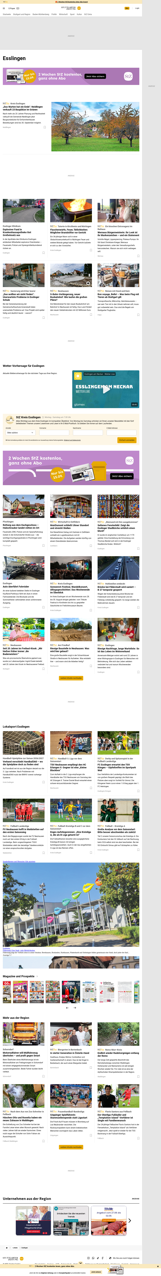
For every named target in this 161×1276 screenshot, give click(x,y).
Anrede (8, 428)
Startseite (7, 14)
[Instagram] (88, 1258)
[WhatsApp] (93, 1258)
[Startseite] (7, 1248)
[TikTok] (98, 1258)
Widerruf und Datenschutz (72, 440)
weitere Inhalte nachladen (71, 678)
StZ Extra (88, 14)
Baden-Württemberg (41, 14)
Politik (54, 14)
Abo (127, 8)
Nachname (77, 428)
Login (137, 8)
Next (129, 1220)
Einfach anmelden (126, 440)
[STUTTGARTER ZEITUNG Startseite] (71, 8)
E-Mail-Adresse (112, 428)
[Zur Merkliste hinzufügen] (45, 127)
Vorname (42, 428)
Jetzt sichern (96, 1272)
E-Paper (12, 8)
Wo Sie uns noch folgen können (126, 1258)
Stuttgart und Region (21, 14)
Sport (72, 14)
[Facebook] (103, 1258)
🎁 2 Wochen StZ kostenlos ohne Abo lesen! (71, 2)
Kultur (79, 14)
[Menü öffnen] (4, 8)
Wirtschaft (63, 14)
